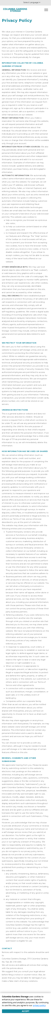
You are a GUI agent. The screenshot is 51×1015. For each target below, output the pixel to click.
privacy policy (39, 1005)
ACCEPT (25, 1011)
